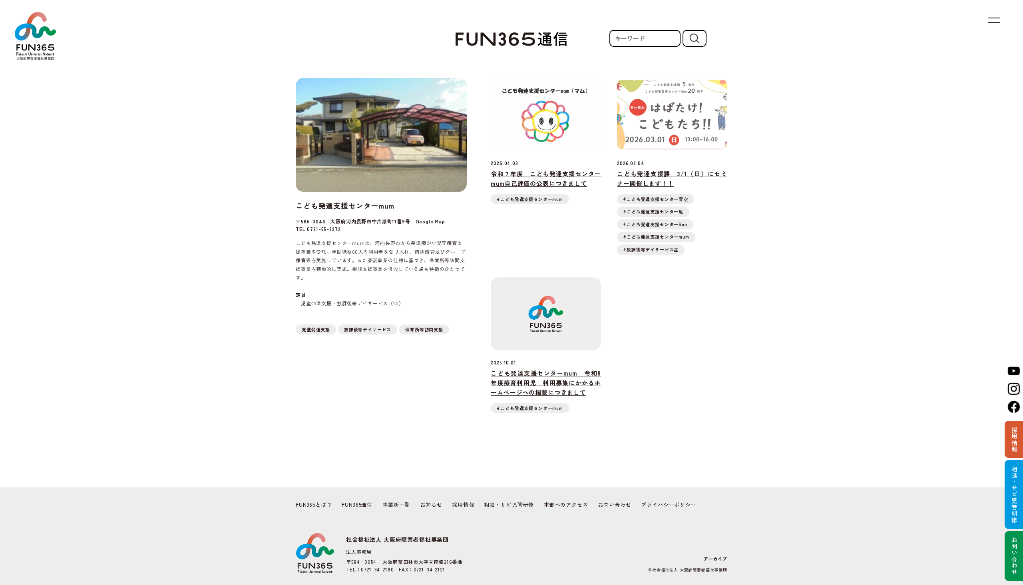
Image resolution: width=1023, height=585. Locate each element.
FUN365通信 (357, 504)
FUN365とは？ (314, 504)
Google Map (430, 221)
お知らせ (431, 504)
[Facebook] (1014, 407)
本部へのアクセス (566, 504)
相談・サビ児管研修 (509, 504)
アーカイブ (715, 558)
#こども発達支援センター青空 (655, 199)
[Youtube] (1014, 371)
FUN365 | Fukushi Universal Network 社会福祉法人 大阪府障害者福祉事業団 (35, 36)
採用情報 (463, 504)
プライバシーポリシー (668, 504)
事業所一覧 (396, 504)
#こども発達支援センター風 (653, 211)
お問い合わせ (614, 504)
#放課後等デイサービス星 (651, 249)
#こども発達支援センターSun (655, 224)
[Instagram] (1014, 389)
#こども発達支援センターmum (530, 199)
